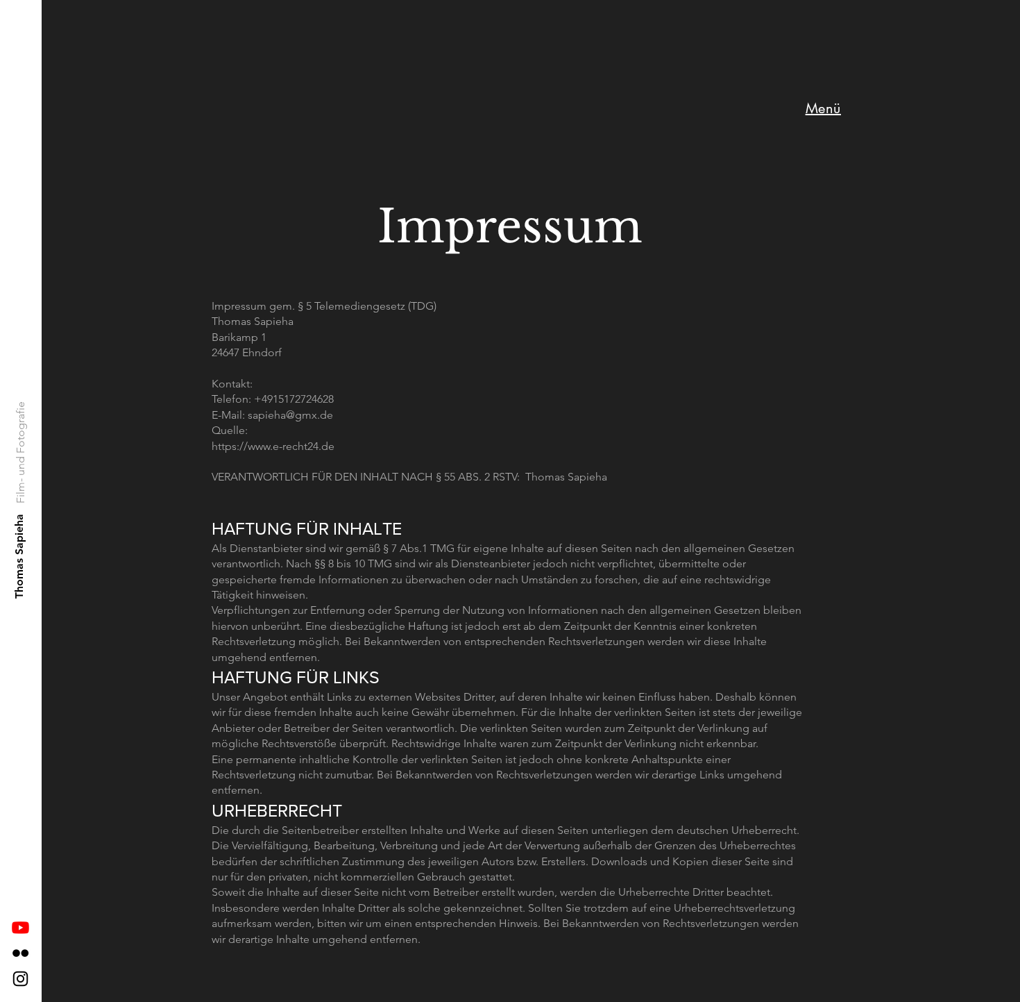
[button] (823, 108)
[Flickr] (20, 953)
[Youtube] (20, 927)
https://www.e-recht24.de (273, 446)
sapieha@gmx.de (290, 414)
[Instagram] (20, 979)
